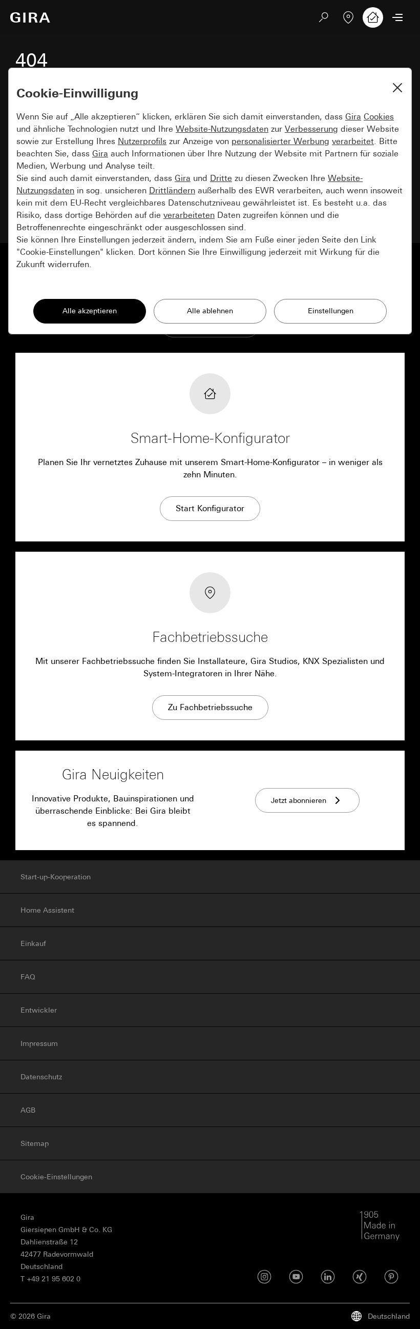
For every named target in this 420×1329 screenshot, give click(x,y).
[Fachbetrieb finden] (348, 17)
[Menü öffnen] (397, 17)
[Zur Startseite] (30, 17)
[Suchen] (324, 17)
